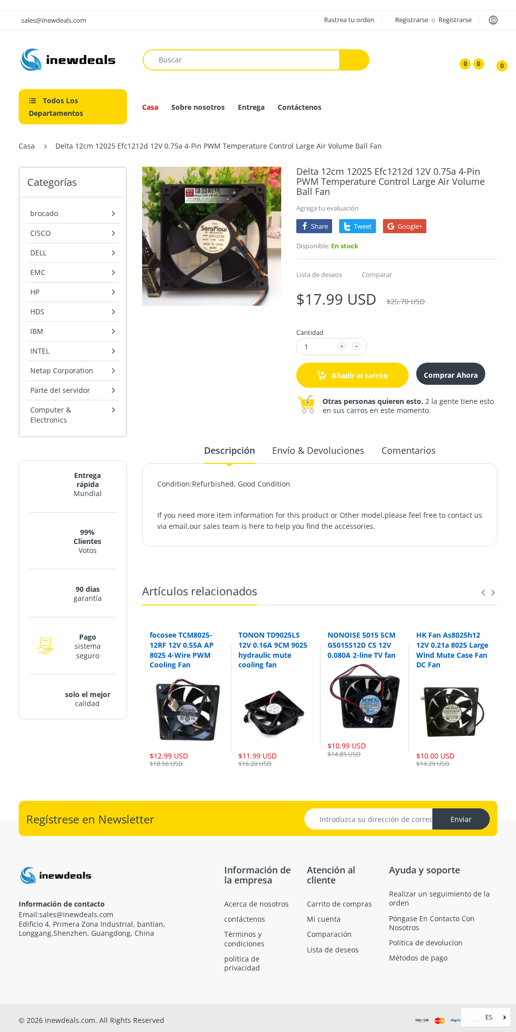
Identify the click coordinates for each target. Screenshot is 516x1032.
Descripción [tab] (229, 450)
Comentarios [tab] (408, 450)
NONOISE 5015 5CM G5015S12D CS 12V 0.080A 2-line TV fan (362, 644)
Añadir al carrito (359, 375)
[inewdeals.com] (69, 58)
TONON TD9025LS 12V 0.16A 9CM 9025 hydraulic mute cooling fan (272, 649)
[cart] (494, 60)
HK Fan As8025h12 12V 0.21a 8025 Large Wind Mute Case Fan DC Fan (452, 649)
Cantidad (310, 332)
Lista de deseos (319, 274)
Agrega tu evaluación (327, 208)
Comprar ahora (451, 375)
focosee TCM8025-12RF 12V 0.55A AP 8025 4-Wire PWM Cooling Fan (182, 649)
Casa (27, 146)
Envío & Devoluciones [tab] (318, 450)
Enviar (461, 819)
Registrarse (412, 19)
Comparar (377, 274)
